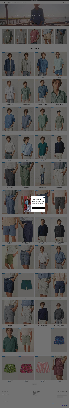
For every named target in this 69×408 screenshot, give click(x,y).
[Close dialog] (44, 197)
